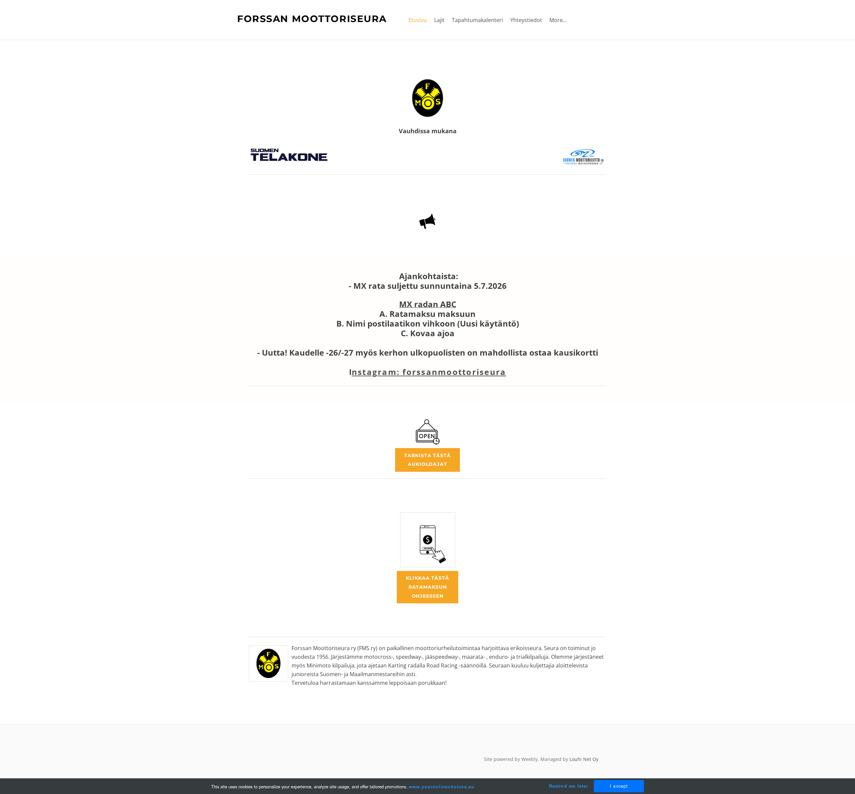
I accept (619, 786)
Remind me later (568, 786)
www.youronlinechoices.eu (442, 787)
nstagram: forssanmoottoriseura (429, 371)
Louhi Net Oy (583, 759)
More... (558, 20)
